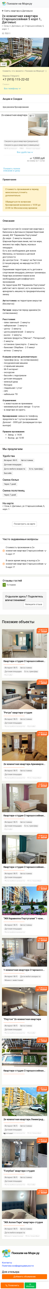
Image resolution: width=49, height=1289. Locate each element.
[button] (47, 40)
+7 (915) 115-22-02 (16, 79)
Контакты (7, 1262)
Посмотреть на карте (24, 524)
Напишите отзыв (33, 604)
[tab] (24, 551)
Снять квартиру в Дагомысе (18, 11)
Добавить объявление (24, 1276)
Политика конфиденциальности (18, 1266)
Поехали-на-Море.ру (19, 3)
